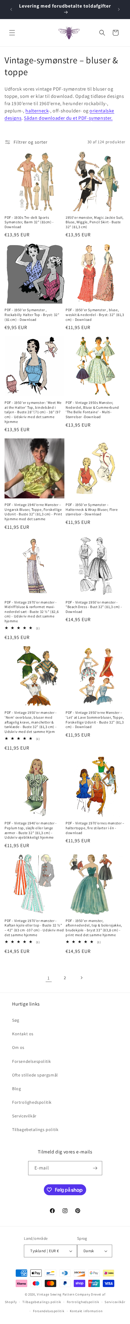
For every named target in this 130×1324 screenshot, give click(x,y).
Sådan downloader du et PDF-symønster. (68, 118)
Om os (18, 1047)
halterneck (36, 111)
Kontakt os (23, 1033)
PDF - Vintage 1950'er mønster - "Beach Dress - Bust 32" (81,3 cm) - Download (94, 607)
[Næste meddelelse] (118, 9)
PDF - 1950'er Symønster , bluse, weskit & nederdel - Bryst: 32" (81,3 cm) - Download (95, 314)
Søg (15, 1020)
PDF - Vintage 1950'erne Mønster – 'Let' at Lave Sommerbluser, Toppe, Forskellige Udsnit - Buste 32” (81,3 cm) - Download (95, 719)
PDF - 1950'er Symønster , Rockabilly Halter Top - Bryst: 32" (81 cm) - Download (32, 314)
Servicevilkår (24, 1116)
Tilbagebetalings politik (35, 1129)
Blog (16, 1088)
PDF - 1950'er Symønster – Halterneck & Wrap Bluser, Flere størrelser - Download (92, 509)
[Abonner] (95, 1168)
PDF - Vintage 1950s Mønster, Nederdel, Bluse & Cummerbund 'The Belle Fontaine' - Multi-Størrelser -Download (92, 409)
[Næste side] (81, 977)
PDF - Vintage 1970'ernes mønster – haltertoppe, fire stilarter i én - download (95, 828)
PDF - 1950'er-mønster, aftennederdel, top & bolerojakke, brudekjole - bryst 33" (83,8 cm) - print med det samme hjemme (94, 927)
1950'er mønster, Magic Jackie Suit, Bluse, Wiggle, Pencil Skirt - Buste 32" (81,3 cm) (95, 222)
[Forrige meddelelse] (11, 9)
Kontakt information (86, 1311)
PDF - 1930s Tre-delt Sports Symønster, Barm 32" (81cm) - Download (29, 222)
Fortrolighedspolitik (32, 1102)
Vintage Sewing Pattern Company (63, 1294)
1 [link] (48, 978)
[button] (12, 32)
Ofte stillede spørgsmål (35, 1075)
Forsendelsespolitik (31, 1061)
